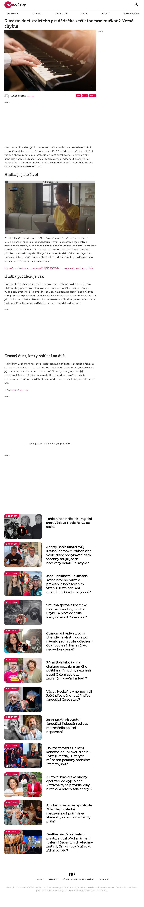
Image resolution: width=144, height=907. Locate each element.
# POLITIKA (11, 660)
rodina (93, 96)
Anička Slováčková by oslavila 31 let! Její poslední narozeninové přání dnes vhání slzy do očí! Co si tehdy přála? (69, 813)
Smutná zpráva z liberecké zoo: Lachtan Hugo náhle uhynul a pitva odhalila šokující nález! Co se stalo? (66, 611)
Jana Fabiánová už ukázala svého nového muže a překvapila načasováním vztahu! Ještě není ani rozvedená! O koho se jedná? (68, 584)
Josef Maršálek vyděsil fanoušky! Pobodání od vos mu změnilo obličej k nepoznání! (67, 726)
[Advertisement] (50, 123)
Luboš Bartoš (18, 96)
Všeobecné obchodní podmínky (78, 879)
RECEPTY (105, 14)
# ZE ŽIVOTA (11, 516)
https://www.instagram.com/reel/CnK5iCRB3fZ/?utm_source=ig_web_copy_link (48, 268)
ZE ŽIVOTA (37, 14)
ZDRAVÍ (84, 14)
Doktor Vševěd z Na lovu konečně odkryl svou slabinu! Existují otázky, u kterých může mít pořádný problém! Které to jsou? (68, 756)
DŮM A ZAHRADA (131, 14)
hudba (85, 96)
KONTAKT (53, 879)
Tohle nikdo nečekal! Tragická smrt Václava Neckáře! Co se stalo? (69, 523)
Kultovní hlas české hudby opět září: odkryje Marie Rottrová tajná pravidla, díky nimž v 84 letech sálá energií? (69, 783)
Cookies (40, 879)
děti (78, 96)
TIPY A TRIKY (61, 14)
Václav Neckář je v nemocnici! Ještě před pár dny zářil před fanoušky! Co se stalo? (69, 695)
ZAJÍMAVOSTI (13, 14)
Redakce (104, 879)
